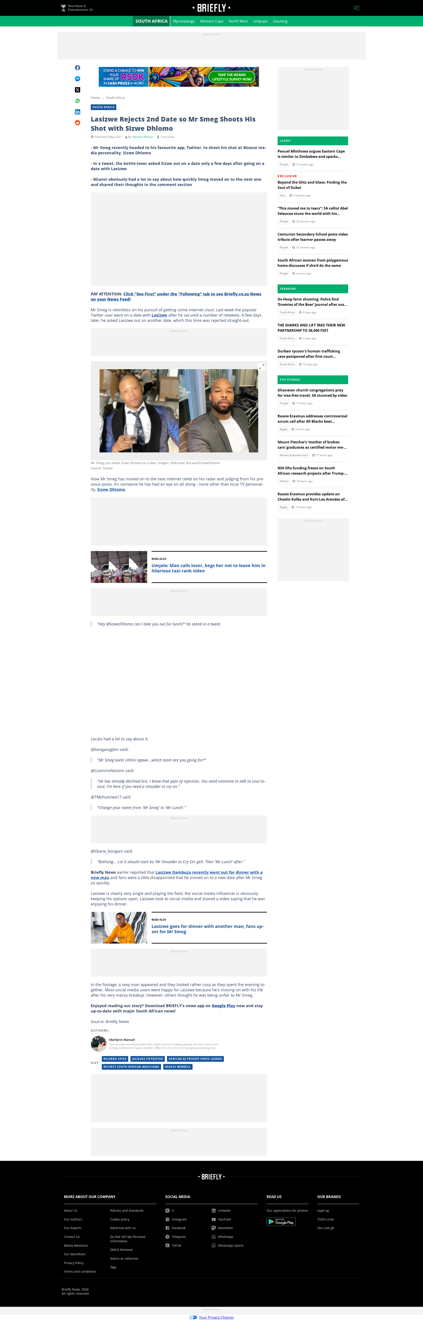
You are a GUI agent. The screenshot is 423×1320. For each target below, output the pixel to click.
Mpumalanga (184, 21)
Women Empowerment (294, 455)
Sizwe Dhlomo (111, 489)
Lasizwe (159, 315)
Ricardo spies (115, 1059)
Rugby (283, 429)
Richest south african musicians (131, 1067)
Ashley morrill (178, 1067)
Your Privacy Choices (216, 1317)
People (284, 164)
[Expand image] (262, 366)
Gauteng (280, 21)
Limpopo (260, 21)
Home (95, 97)
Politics (284, 481)
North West (238, 21)
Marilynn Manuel (143, 137)
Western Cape (211, 21)
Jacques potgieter (147, 1059)
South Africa (151, 21)
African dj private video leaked (195, 1059)
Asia (282, 195)
